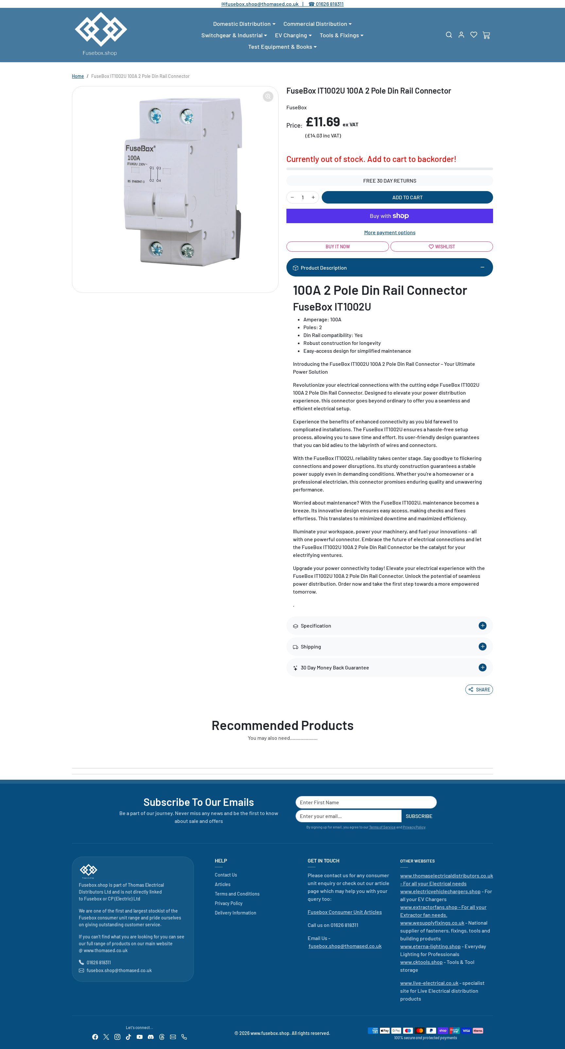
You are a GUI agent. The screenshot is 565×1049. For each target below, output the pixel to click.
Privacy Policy (414, 827)
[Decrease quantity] (292, 197)
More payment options (390, 232)
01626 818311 (330, 4)
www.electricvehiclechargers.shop (440, 891)
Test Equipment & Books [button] (280, 46)
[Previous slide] (74, 753)
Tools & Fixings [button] (339, 35)
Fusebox (93, 898)
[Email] (173, 1036)
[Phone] (184, 1036)
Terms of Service (382, 827)
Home (78, 76)
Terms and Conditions (237, 894)
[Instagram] (117, 1036)
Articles (223, 884)
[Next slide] (491, 753)
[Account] (461, 35)
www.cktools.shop (421, 962)
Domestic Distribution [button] (242, 23)
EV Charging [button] (291, 35)
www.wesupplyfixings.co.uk (432, 922)
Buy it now (338, 246)
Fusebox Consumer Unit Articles (345, 912)
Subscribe (419, 816)
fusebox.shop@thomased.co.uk (119, 970)
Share (483, 689)
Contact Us (226, 875)
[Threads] (161, 1036)
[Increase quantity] (313, 197)
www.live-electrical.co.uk (429, 983)
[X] (106, 1036)
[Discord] (150, 1036)
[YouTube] (139, 1036)
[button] (449, 35)
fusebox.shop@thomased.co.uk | (268, 4)
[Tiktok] (128, 1036)
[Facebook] (95, 1036)
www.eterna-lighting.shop (430, 946)
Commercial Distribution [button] (315, 23)
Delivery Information (235, 913)
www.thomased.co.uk (106, 950)
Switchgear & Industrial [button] (232, 35)
